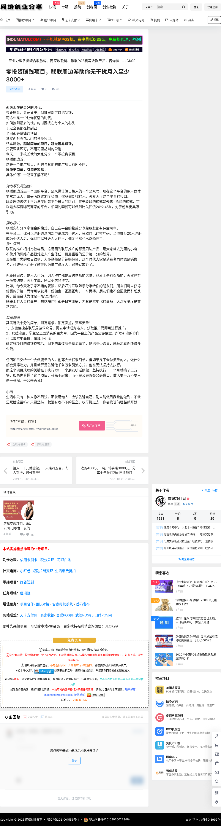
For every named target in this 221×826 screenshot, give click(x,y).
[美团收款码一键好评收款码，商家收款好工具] (74, 49)
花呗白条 (64, 560)
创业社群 (109, 7)
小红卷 (25, 571)
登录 (196, 7)
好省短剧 (27, 582)
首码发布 (83, 604)
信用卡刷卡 (28, 560)
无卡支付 (71, 20)
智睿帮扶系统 (62, 604)
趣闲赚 (25, 593)
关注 (207, 490)
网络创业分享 (33, 819)
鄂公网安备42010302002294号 (109, 819)
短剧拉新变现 (42, 571)
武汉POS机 (84, 615)
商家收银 (47, 615)
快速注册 (212, 7)
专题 (65, 7)
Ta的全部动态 (186, 559)
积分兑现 (47, 560)
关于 (125, 7)
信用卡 (93, 20)
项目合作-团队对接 (34, 604)
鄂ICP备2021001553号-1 (63, 819)
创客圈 (92, 5)
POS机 (114, 20)
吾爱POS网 (64, 615)
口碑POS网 (103, 615)
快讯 (52, 5)
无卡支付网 (28, 615)
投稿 (77, 5)
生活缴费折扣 (65, 571)
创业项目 (14, 89)
